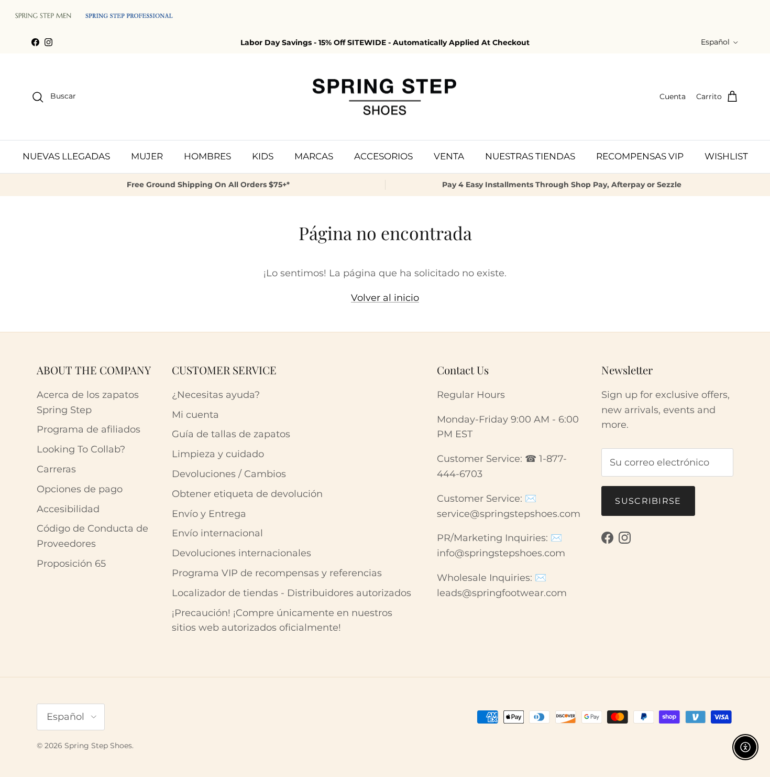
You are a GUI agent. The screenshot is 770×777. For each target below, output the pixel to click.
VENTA (449, 156)
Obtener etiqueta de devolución (247, 494)
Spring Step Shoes (98, 745)
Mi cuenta (195, 414)
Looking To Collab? (81, 449)
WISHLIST (726, 156)
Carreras (56, 469)
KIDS (262, 156)
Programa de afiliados (88, 429)
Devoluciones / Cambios (229, 474)
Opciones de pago (80, 489)
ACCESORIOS (383, 156)
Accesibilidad (68, 509)
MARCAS (313, 156)
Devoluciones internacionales (241, 553)
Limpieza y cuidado (218, 454)
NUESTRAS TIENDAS (530, 156)
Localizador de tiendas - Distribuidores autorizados (291, 593)
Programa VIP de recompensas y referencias (277, 573)
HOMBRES (207, 156)
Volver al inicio (385, 298)
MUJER (147, 156)
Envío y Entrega (209, 514)
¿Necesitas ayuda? (216, 395)
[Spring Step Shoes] (385, 97)
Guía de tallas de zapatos (231, 434)
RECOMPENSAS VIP (640, 156)
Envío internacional (217, 533)
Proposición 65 (71, 563)
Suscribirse (648, 501)
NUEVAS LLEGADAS (66, 156)
